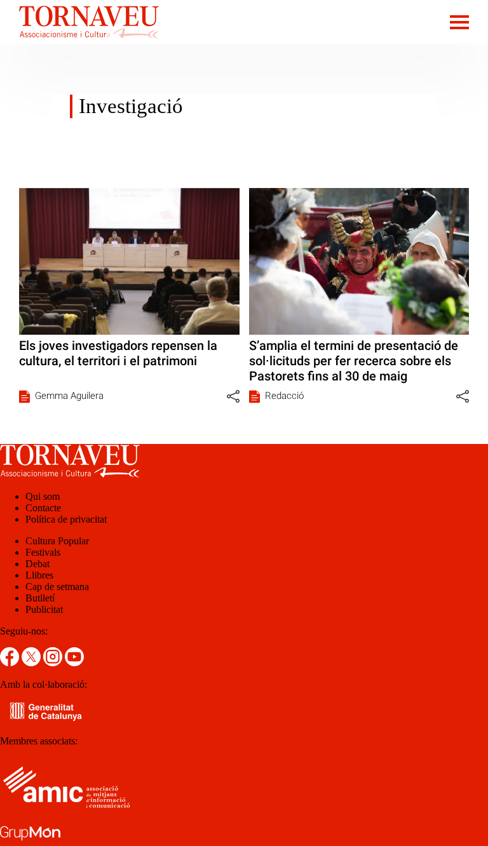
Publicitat (44, 609)
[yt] (74, 662)
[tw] (32, 662)
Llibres (39, 575)
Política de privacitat (66, 519)
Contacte (43, 507)
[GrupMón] (30, 840)
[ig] (54, 662)
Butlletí (40, 598)
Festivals (42, 552)
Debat (37, 563)
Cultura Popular (57, 540)
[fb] (11, 662)
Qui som (42, 496)
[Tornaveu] (79, 41)
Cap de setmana (57, 586)
